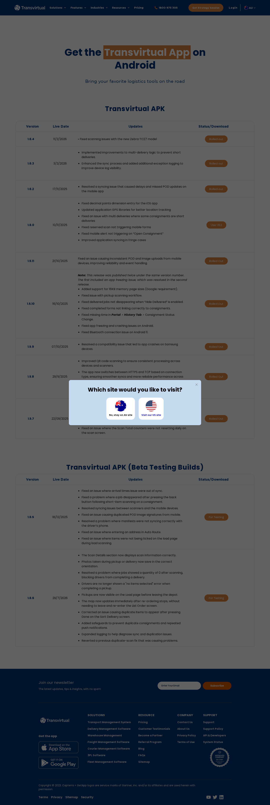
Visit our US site (151, 415)
